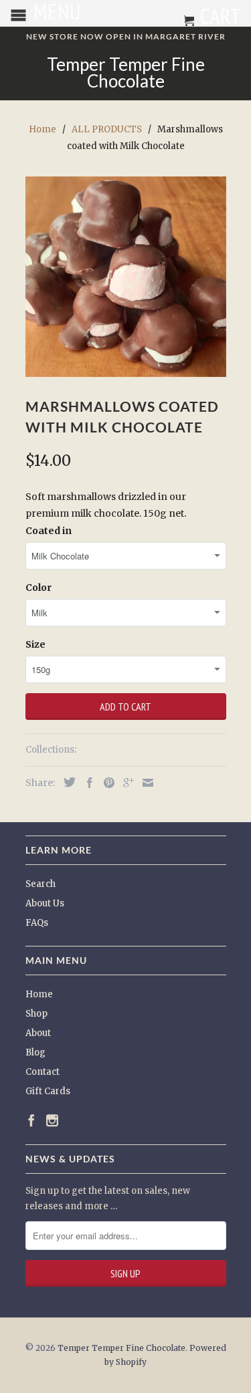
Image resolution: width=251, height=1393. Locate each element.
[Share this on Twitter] (66, 782)
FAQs (36, 922)
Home (39, 994)
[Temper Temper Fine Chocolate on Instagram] (52, 1120)
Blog (35, 1052)
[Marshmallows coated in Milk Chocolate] (125, 276)
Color (38, 588)
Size (35, 644)
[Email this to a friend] (144, 782)
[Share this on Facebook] (86, 782)
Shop (36, 1013)
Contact (42, 1072)
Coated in (48, 531)
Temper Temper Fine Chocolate (126, 73)
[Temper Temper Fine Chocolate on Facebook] (31, 1120)
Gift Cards (47, 1091)
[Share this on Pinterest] (105, 782)
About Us (44, 903)
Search (40, 884)
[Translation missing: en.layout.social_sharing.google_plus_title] (125, 782)
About (38, 1033)
